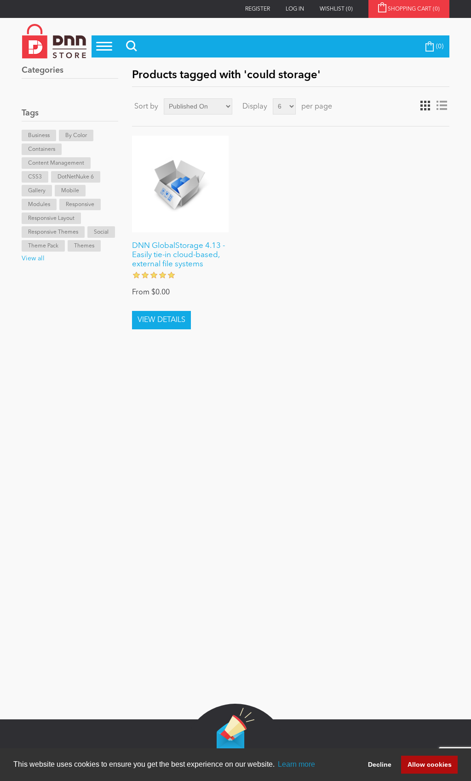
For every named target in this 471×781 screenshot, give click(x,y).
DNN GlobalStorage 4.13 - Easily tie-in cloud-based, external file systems (178, 255)
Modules (39, 204)
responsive (80, 204)
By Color (76, 135)
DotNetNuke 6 (75, 177)
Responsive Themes (53, 232)
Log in (295, 9)
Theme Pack (43, 246)
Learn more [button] (296, 764)
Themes (84, 246)
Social (101, 232)
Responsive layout (51, 218)
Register (257, 9)
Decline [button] (379, 764)
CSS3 (35, 177)
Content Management (56, 163)
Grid (425, 105)
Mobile (70, 191)
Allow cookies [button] (430, 764)
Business (39, 135)
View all (33, 258)
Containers (41, 149)
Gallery (37, 191)
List (441, 105)
